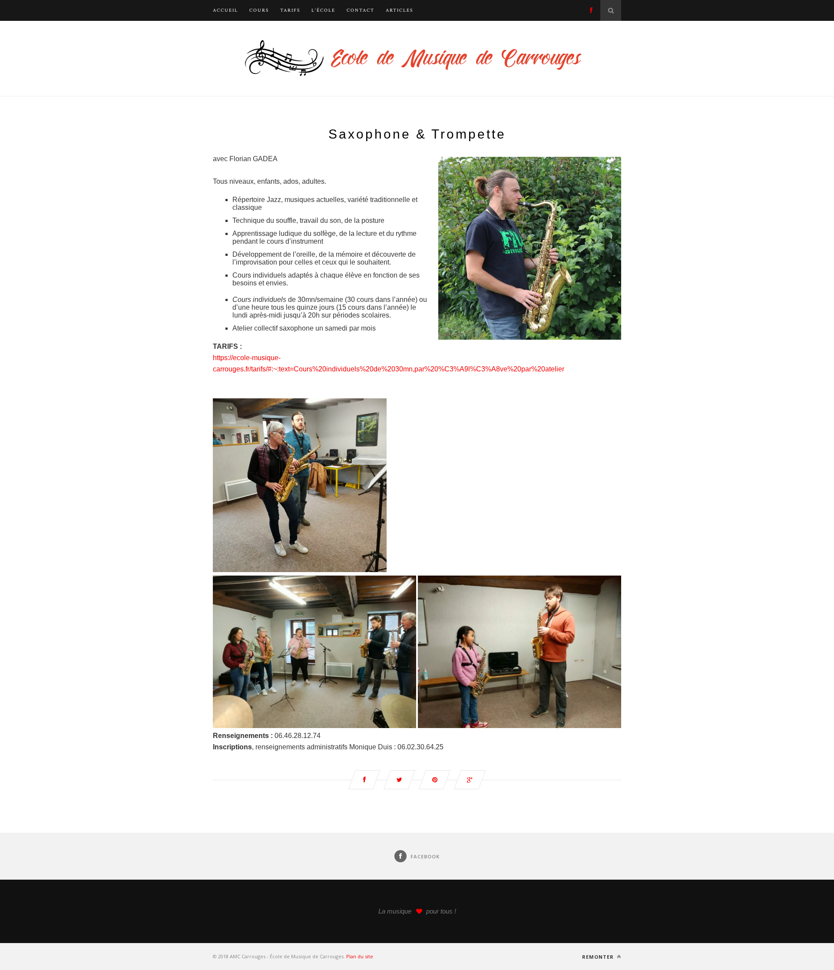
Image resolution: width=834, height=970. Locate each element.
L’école (323, 10)
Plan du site (359, 956)
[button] (314, 652)
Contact (360, 10)
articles (399, 10)
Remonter (599, 956)
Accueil (225, 10)
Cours (259, 10)
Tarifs (290, 10)
